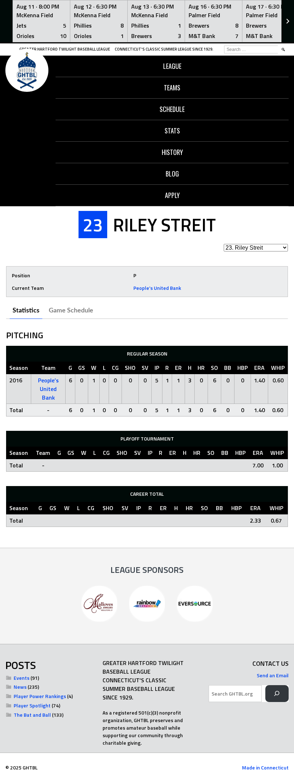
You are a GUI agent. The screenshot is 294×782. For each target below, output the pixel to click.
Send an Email (273, 675)
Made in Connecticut (265, 767)
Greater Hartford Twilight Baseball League (64, 49)
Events (21, 678)
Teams (172, 87)
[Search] (277, 693)
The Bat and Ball (32, 715)
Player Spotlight (32, 705)
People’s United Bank (157, 288)
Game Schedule (71, 310)
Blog (172, 173)
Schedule (172, 109)
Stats (172, 130)
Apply (172, 195)
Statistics (26, 310)
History (172, 152)
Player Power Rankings (40, 696)
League (172, 66)
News (20, 687)
